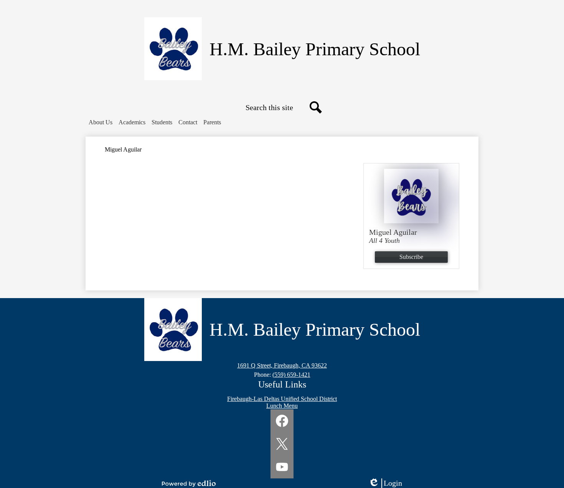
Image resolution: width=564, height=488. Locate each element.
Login (388, 483)
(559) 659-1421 (291, 374)
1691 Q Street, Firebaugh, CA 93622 (282, 365)
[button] (100, 122)
